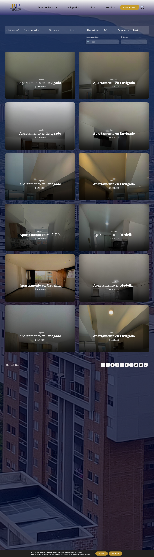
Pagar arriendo (129, 7)
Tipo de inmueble (31, 30)
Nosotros (110, 7)
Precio (136, 30)
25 (136, 365)
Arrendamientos (46, 7)
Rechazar (115, 553)
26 (141, 365)
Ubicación (54, 30)
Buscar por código (92, 37)
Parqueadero (123, 30)
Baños (106, 30)
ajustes (87, 555)
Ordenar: (124, 37)
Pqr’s (93, 7)
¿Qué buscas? (12, 30)
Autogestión (73, 7)
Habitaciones (93, 30)
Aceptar (101, 553)
